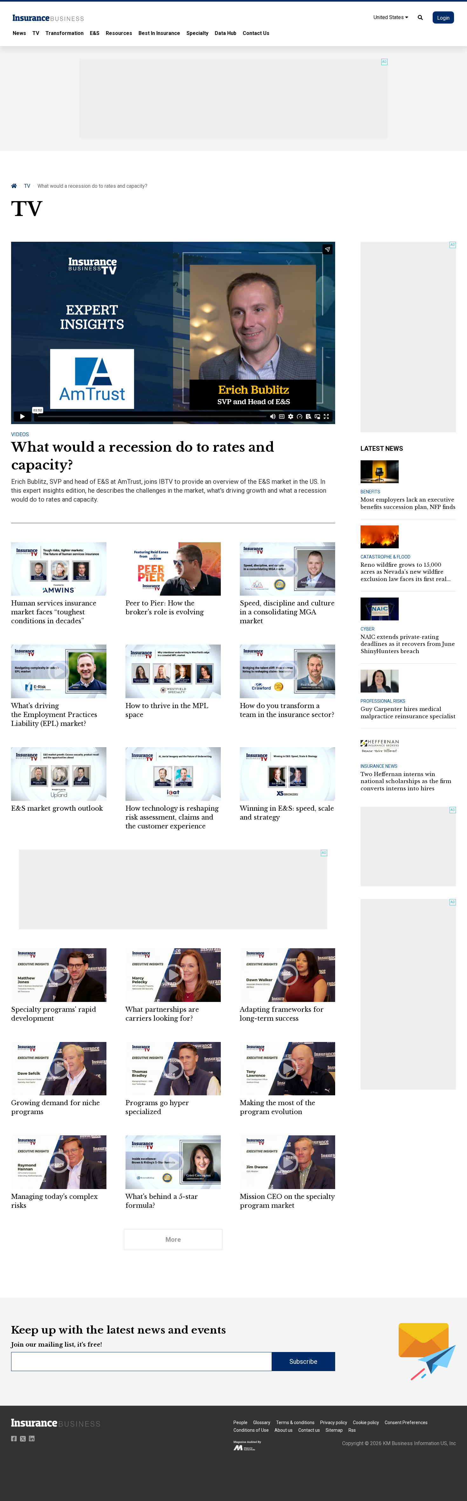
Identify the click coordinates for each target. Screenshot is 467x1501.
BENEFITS (370, 491)
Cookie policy (366, 1422)
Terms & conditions (295, 1422)
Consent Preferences (406, 1422)
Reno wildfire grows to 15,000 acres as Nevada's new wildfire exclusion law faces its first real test (404, 572)
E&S (94, 33)
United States (389, 17)
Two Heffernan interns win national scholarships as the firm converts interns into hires (406, 781)
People (240, 1422)
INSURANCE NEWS (379, 766)
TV (35, 33)
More (173, 1239)
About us (283, 1430)
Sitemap (334, 1430)
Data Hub (225, 33)
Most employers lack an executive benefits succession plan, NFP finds (408, 503)
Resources (119, 33)
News (19, 33)
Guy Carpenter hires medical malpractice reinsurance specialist (408, 712)
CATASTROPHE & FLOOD (385, 556)
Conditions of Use (251, 1430)
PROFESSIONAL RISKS (383, 701)
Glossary (261, 1422)
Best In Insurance (159, 33)
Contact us (309, 1430)
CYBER (368, 629)
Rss (352, 1430)
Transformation (64, 33)
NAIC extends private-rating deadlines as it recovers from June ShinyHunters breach (408, 644)
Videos (20, 434)
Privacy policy (333, 1422)
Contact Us (256, 33)
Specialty (197, 33)
